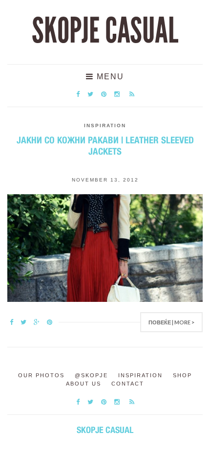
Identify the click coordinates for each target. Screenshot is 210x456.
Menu (109, 76)
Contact (127, 384)
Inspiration (105, 125)
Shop (182, 375)
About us (83, 384)
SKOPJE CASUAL (105, 31)
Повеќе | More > (171, 322)
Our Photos (41, 375)
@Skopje (91, 375)
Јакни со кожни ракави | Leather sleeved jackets (105, 146)
